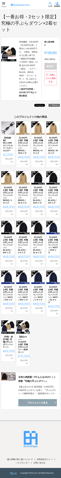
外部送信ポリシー (45, 459)
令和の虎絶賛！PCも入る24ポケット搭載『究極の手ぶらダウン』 (37, 379)
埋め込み (55, 105)
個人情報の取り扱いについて (20, 459)
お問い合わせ (39, 463)
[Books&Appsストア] (20, 4)
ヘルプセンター (23, 463)
